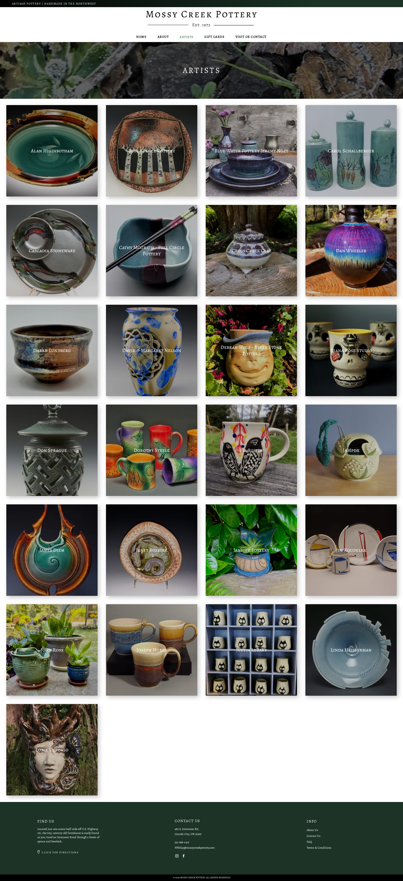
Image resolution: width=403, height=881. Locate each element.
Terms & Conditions (319, 848)
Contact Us (314, 836)
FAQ (309, 842)
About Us (312, 830)
